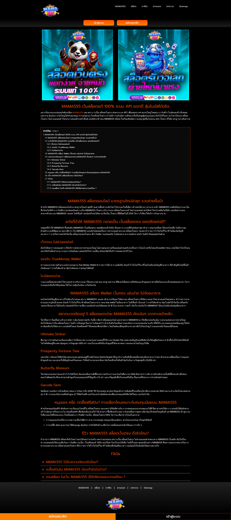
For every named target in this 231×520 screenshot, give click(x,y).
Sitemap (183, 6)
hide (55, 131)
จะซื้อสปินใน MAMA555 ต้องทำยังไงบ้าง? (76, 469)
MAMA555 (120, 6)
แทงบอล (157, 6)
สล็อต (133, 6)
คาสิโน (145, 6)
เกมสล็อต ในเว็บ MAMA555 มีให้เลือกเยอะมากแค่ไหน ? (85, 476)
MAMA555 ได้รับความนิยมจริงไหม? (72, 462)
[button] (115, 462)
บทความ (170, 6)
